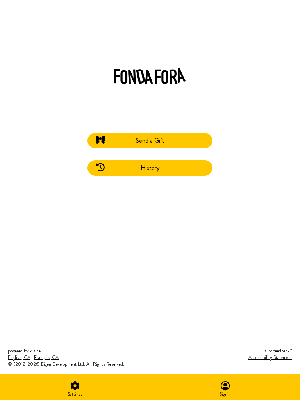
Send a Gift (150, 140)
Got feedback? (278, 350)
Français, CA (46, 357)
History (150, 167)
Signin (225, 394)
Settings (75, 394)
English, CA (19, 357)
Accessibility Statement (270, 357)
